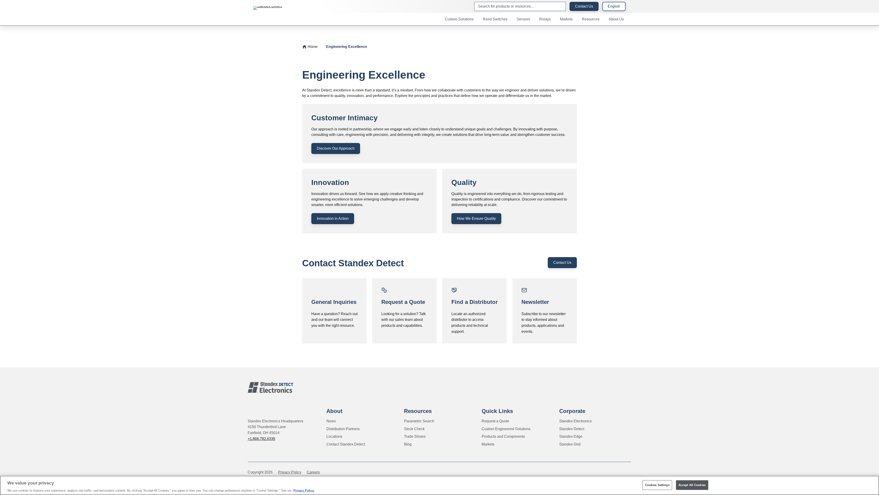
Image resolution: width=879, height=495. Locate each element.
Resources (418, 411)
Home (312, 47)
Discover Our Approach (336, 148)
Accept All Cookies (692, 485)
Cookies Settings (657, 485)
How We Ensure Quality (476, 218)
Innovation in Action (333, 218)
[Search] (558, 6)
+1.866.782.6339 (261, 439)
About (334, 411)
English (614, 6)
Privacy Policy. (304, 490)
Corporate (572, 411)
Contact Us (584, 6)
